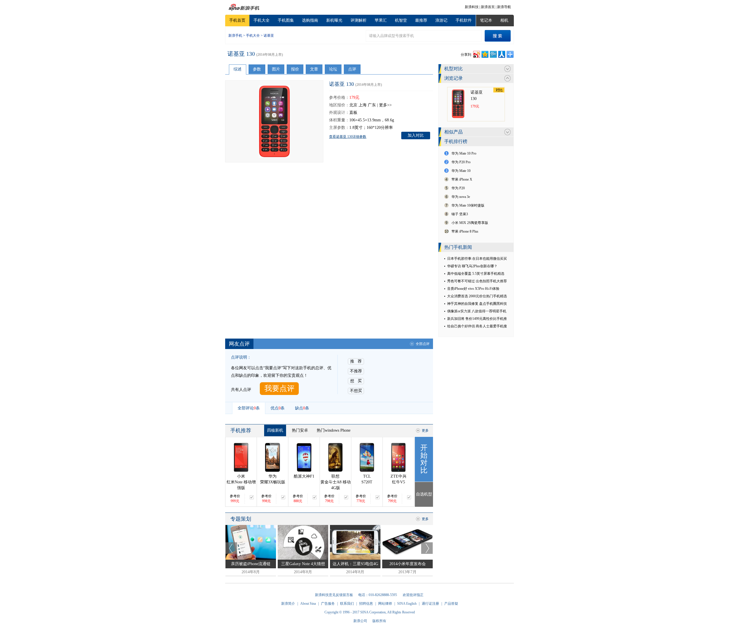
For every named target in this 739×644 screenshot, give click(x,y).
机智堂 (401, 20)
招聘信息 (366, 604)
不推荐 (356, 371)
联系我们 (347, 604)
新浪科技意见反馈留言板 (334, 595)
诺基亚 (269, 36)
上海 (363, 105)
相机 (504, 20)
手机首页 (237, 20)
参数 (257, 69)
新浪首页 (488, 7)
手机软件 (464, 20)
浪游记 (441, 20)
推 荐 (356, 361)
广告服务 (328, 604)
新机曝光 (334, 20)
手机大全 (261, 20)
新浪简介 (288, 604)
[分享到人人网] (501, 53)
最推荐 (421, 20)
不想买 (356, 391)
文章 (314, 69)
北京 (353, 105)
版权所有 (379, 621)
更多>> (385, 105)
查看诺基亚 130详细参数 (347, 137)
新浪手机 (235, 36)
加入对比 (416, 135)
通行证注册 (430, 604)
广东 (372, 105)
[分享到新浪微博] (476, 53)
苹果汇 (381, 20)
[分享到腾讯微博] (493, 53)
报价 (295, 69)
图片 (276, 69)
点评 (352, 69)
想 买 (356, 381)
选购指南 (310, 20)
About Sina (308, 604)
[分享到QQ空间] (484, 53)
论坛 (333, 69)
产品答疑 (451, 604)
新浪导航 (504, 7)
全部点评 (423, 344)
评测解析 (358, 20)
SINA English (407, 604)
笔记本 (486, 20)
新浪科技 (472, 7)
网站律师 (385, 604)
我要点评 (279, 388)
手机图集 (286, 20)
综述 (238, 69)
